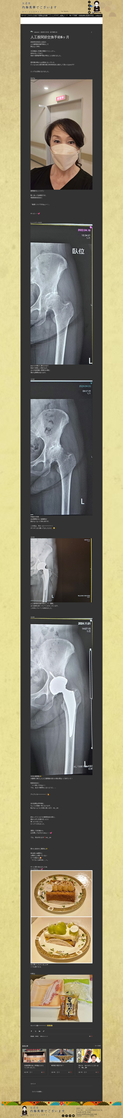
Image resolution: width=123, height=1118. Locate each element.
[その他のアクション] (91, 32)
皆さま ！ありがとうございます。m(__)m (89, 1066)
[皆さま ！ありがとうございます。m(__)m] (89, 1055)
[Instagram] (89, 2)
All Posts (24, 20)
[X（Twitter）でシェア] (35, 1031)
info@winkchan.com (89, 1114)
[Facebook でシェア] (31, 1031)
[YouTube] (89, 12)
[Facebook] (66, 1115)
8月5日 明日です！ (57, 1065)
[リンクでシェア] (43, 1031)
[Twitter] (89, 9)
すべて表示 (98, 1045)
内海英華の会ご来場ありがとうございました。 (34, 1066)
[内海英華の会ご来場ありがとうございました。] (34, 1055)
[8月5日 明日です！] (61, 1055)
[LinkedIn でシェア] (39, 1031)
